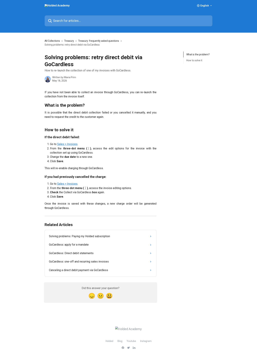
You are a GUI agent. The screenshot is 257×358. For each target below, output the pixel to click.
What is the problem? (198, 54)
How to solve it (194, 60)
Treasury (69, 40)
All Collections (52, 40)
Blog (119, 341)
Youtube (131, 341)
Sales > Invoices (67, 144)
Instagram (146, 341)
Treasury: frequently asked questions (98, 40)
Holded (109, 341)
